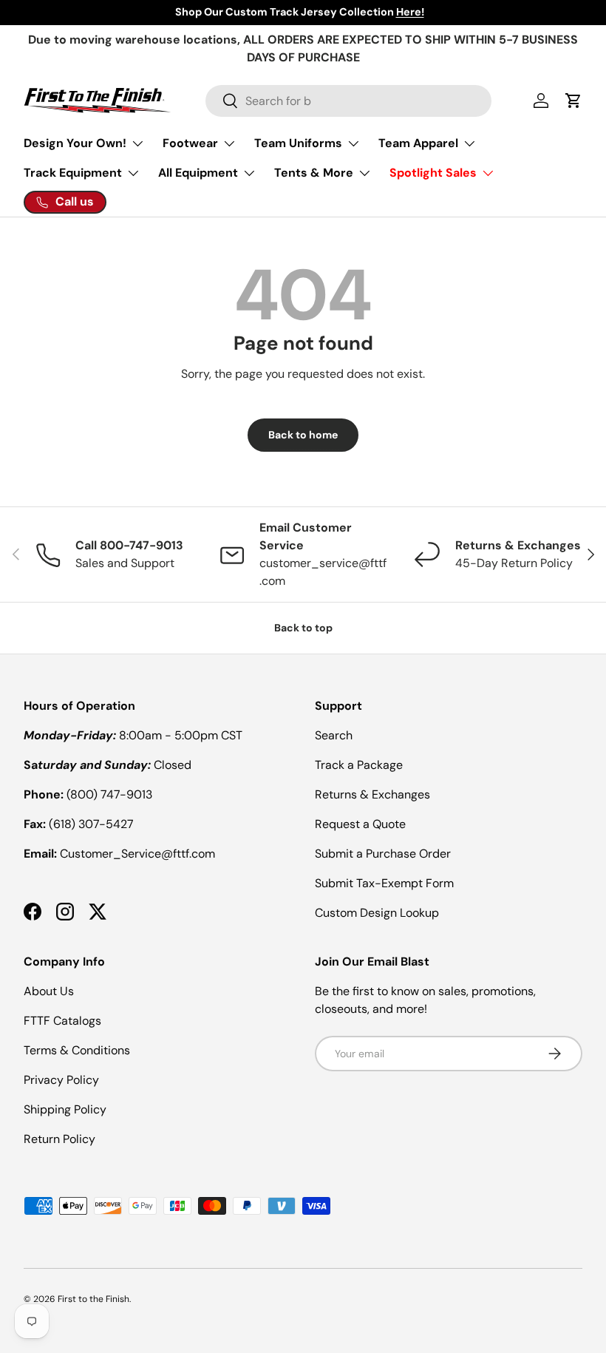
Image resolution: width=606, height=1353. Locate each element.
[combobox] (348, 101)
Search (334, 735)
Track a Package (359, 765)
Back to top (303, 627)
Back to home (303, 434)
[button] (573, 100)
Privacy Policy (61, 1080)
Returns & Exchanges (372, 794)
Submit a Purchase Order (383, 853)
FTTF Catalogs (62, 1020)
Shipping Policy (65, 1109)
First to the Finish (93, 1299)
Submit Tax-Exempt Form (384, 883)
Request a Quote (360, 824)
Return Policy (59, 1139)
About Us (49, 991)
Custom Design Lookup (377, 912)
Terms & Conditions (77, 1050)
